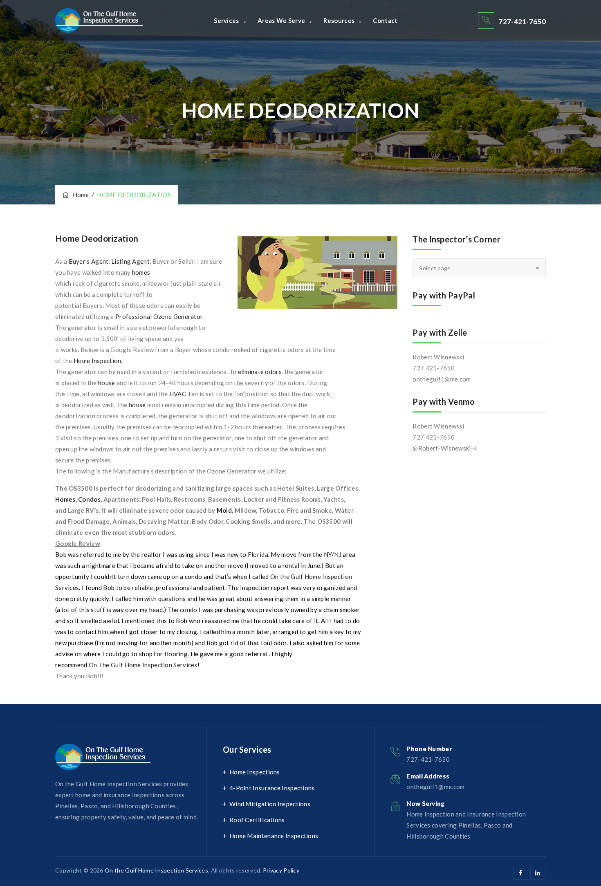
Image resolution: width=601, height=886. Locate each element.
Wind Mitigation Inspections (269, 803)
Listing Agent (130, 261)
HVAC (178, 393)
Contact (385, 20)
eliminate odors (260, 371)
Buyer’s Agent (87, 261)
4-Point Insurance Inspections (272, 788)
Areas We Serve (281, 20)
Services (226, 20)
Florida (258, 554)
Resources (338, 20)
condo (188, 609)
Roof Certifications (257, 819)
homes (141, 272)
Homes (65, 499)
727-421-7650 (522, 21)
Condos (89, 499)
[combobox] (479, 267)
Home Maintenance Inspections (273, 835)
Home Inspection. (98, 360)
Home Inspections (254, 772)
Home (79, 194)
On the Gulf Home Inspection (311, 576)
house (107, 382)
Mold (224, 510)
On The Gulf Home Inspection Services (143, 664)
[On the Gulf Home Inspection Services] (99, 20)
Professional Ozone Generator (158, 316)
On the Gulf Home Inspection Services (156, 870)
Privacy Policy (281, 870)
